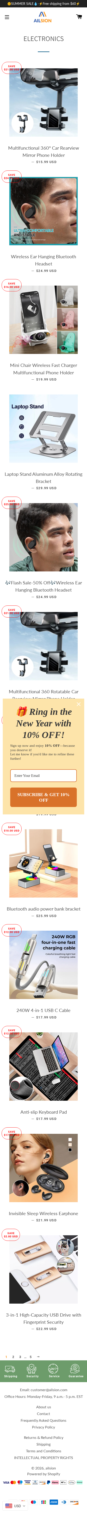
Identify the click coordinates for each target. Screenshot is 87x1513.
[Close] (78, 704)
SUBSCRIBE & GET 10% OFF (43, 797)
